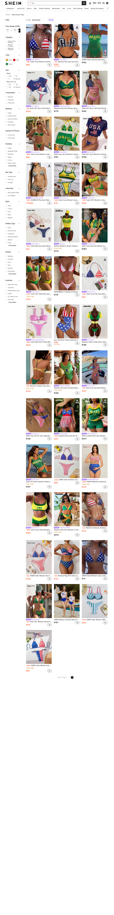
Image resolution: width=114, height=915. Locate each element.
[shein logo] (13, 3)
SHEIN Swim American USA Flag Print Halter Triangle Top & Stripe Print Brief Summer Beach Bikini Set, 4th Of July (67, 480)
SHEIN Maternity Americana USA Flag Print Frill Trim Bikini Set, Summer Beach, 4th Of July (95, 482)
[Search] (84, 3)
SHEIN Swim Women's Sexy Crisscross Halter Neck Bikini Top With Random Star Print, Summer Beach (95, 576)
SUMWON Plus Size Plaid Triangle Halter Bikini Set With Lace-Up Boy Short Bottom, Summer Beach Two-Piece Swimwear (39, 200)
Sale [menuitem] (35, 8)
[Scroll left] (105, 8)
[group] (13, 41)
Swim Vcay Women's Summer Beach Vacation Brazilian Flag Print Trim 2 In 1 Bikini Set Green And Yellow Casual (67, 200)
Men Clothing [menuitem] (77, 8)
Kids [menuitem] (63, 8)
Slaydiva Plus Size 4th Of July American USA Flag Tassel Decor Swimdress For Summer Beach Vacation (67, 436)
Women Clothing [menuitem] (44, 8)
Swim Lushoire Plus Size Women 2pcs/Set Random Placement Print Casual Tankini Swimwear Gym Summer (95, 436)
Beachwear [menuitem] (56, 8)
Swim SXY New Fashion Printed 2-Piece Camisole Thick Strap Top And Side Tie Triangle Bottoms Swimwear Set (39, 482)
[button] (103, 3)
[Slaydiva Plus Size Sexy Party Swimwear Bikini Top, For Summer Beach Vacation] (67, 41)
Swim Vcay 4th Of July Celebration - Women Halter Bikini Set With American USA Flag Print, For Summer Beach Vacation (39, 436)
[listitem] (39, 45)
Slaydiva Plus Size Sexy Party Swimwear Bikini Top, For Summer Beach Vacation (67, 62)
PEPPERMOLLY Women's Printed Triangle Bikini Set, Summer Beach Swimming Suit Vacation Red (67, 292)
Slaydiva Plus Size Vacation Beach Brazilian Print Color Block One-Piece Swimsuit (67, 388)
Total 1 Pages (61, 677)
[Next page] (74, 677)
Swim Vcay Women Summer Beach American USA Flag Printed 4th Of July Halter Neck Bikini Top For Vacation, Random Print (39, 62)
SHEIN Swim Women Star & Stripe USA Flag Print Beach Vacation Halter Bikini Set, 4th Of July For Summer (39, 576)
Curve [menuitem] (69, 8)
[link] (94, 3)
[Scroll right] (107, 8)
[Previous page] (69, 677)
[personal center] (90, 3)
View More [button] (17, 79)
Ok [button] (19, 30)
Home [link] (8, 15)
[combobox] (35, 20)
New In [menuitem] (29, 8)
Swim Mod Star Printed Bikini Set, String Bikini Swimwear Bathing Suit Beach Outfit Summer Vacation (39, 342)
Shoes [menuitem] (86, 8)
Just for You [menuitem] (21, 8)
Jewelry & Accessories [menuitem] (98, 8)
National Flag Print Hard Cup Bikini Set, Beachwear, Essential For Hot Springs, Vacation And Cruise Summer (67, 576)
